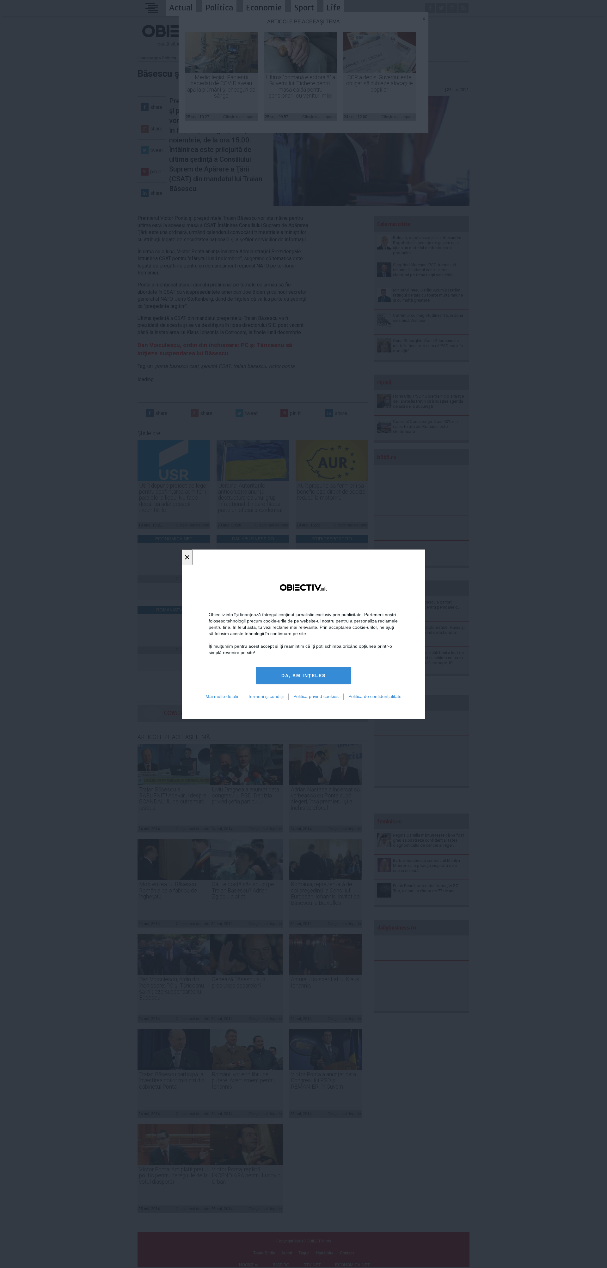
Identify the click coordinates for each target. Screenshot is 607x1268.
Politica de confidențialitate (375, 696)
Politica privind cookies (316, 696)
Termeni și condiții (266, 696)
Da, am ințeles (303, 675)
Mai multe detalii (221, 696)
